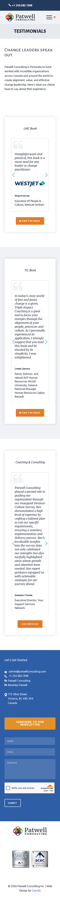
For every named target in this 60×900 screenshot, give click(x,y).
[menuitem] (49, 17)
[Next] (46, 175)
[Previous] (14, 175)
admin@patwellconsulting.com (27, 671)
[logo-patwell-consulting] (20, 17)
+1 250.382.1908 (22, 5)
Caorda (36, 890)
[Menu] (49, 17)
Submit (12, 803)
